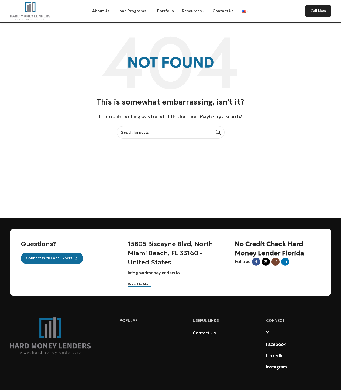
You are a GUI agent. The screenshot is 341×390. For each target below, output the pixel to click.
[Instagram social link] (275, 262)
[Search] (218, 132)
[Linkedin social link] (285, 262)
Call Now (318, 11)
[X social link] (266, 262)
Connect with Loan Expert (49, 258)
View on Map (139, 284)
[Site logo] (30, 10)
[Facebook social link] (256, 262)
